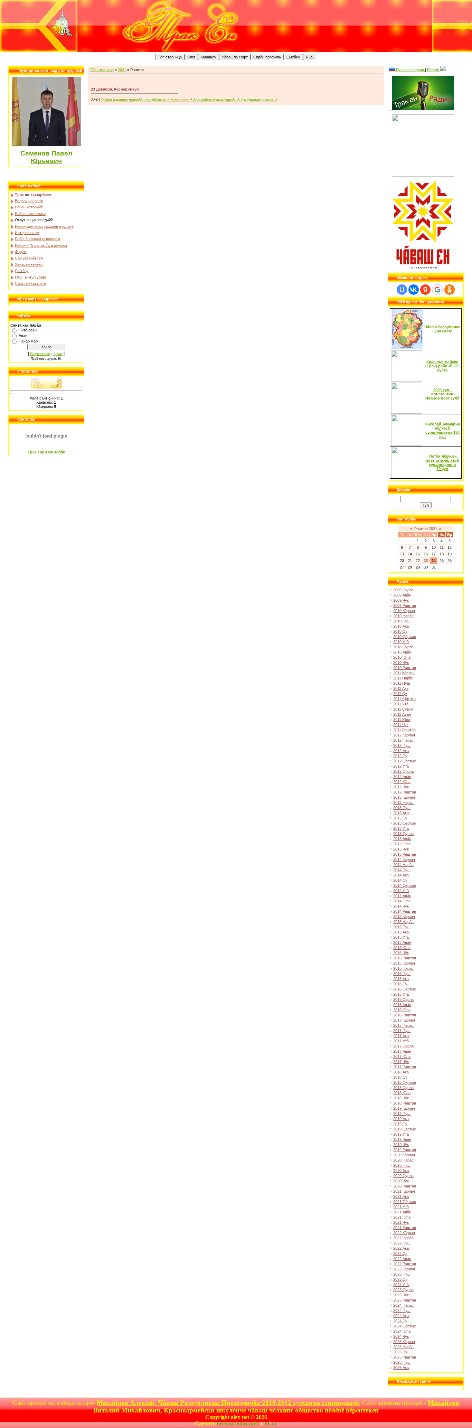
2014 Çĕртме (404, 885)
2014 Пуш (401, 870)
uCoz (271, 1423)
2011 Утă (400, 704)
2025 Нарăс (403, 1347)
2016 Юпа (401, 1010)
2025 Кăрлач (404, 1342)
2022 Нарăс (403, 1238)
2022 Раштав (404, 1264)
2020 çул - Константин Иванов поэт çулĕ (442, 394)
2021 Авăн (402, 1212)
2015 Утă (401, 937)
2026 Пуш (401, 1362)
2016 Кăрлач (404, 963)
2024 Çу (400, 1321)
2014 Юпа (401, 901)
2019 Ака (401, 1119)
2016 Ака (401, 979)
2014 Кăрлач (404, 859)
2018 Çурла (403, 1088)
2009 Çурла (403, 590)
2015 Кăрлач (404, 916)
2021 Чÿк (401, 1222)
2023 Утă (401, 1285)
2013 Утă (401, 828)
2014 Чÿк (401, 906)
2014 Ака (401, 875)
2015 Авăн (402, 942)
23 (426, 560)
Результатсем (40, 354)
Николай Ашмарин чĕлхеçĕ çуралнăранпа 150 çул (442, 430)
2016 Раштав (404, 1015)
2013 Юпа (401, 844)
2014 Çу (400, 880)
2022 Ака (401, 1248)
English (433, 70)
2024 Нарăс (403, 1305)
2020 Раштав (404, 1186)
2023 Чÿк (401, 1295)
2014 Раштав (404, 911)
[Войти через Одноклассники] (449, 289)
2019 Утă (401, 1134)
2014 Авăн (402, 896)
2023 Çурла (403, 1290)
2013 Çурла (403, 834)
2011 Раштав (404, 730)
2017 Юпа (401, 1056)
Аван (23, 335)
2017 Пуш (401, 1030)
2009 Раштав (404, 605)
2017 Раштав (404, 1067)
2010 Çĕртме (404, 637)
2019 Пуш (401, 1113)
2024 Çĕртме (404, 1326)
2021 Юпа (401, 1217)
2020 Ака (401, 1170)
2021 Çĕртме (404, 1202)
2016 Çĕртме (404, 989)
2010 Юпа (401, 657)
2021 (122, 70)
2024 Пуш (401, 1310)
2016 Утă (401, 994)
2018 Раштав (404, 1103)
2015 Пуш (401, 927)
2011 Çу (400, 694)
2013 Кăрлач (404, 797)
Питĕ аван (28, 330)
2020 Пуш (401, 1165)
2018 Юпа (401, 1093)
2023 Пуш (401, 1274)
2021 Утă (401, 1207)
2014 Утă (401, 891)
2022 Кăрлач (404, 1233)
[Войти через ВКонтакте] (413, 289)
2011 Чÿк (400, 725)
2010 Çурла (403, 647)
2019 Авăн (402, 1139)
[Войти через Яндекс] (425, 289)
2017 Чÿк (401, 1062)
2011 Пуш (401, 683)
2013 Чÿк (401, 849)
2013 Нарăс (403, 802)
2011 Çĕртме (404, 699)
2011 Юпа (401, 719)
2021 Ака (401, 1196)
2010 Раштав (404, 668)
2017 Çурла (403, 1046)
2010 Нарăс (403, 616)
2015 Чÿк (401, 953)
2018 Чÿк (401, 1098)
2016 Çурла (403, 999)
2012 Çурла (403, 771)
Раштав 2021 (425, 529)
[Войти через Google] (437, 289)
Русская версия (410, 70)
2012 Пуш (401, 745)
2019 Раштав (404, 1150)
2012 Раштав (404, 792)
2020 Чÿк (401, 1181)
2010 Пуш (401, 621)
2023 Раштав (404, 1300)
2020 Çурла (403, 1176)
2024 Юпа (401, 1331)
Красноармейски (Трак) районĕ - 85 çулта (442, 366)
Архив (58, 354)
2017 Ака (401, 1036)
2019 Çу (400, 1124)
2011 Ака (400, 688)
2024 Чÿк (401, 1336)
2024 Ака (401, 1316)
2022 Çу (400, 1253)
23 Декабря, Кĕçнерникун (115, 89)
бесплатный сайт (238, 1423)
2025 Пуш (401, 1352)
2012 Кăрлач (404, 735)
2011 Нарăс (403, 678)
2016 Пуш (401, 973)
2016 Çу (400, 984)
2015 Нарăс (403, 922)
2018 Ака (401, 1072)
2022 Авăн (402, 1259)
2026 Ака (401, 1367)
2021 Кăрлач (404, 1191)
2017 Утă (401, 1041)
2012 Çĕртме (404, 761)
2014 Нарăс (403, 865)
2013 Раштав (404, 854)
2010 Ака (401, 626)
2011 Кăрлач (404, 673)
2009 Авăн (402, 595)
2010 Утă (401, 642)
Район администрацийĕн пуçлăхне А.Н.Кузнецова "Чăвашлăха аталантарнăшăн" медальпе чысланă (189, 100)
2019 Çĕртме (404, 1129)
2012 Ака (401, 751)
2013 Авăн (402, 839)
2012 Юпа (401, 782)
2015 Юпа (401, 948)
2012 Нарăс (403, 740)
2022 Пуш (401, 1243)
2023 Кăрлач (404, 1269)
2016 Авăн (402, 1005)
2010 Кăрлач (404, 611)
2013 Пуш (401, 808)
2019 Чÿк (401, 1145)
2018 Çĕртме (404, 1082)
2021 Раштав (404, 1227)
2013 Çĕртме (404, 823)
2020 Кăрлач (404, 1155)
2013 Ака (401, 813)
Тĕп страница (102, 70)
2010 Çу (400, 631)
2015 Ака (401, 932)
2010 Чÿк (401, 662)
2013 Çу (400, 818)
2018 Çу (400, 1077)
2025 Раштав (404, 1357)
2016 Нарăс (403, 968)
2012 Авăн (402, 776)
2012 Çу (400, 756)
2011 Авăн (402, 714)
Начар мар (28, 341)
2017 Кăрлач (404, 1020)
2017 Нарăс (403, 1025)
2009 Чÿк (401, 600)
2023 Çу (400, 1279)
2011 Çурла (403, 709)
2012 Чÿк (401, 787)
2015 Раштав (404, 958)
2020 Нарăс (403, 1160)
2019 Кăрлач (404, 1108)
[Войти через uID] (402, 289)
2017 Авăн (402, 1051)
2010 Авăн (402, 652)
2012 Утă (401, 766)
